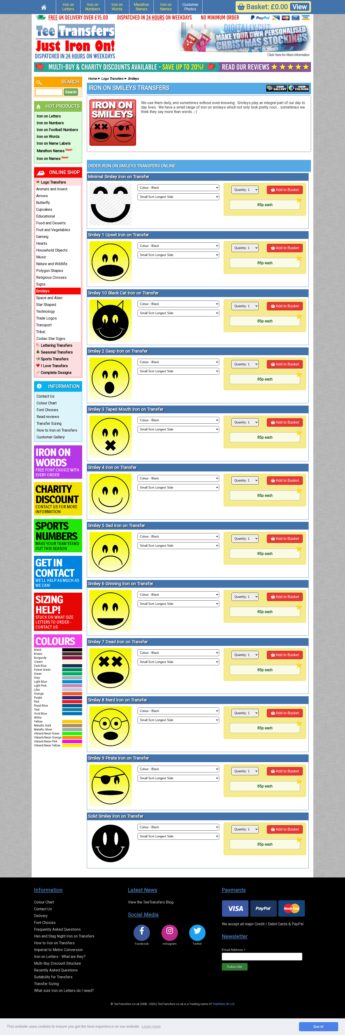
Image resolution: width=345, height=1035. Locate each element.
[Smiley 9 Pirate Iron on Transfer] (110, 805)
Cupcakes (44, 209)
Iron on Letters (68, 6)
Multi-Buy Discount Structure (57, 963)
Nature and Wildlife (51, 264)
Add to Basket (287, 190)
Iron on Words (117, 6)
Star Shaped (46, 304)
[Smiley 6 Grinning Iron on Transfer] (110, 631)
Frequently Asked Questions (57, 929)
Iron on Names (166, 6)
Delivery (41, 916)
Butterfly (43, 202)
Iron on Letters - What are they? (60, 956)
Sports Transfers (55, 359)
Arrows (42, 196)
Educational (45, 216)
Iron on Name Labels (54, 143)
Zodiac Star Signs (50, 338)
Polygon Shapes (49, 270)
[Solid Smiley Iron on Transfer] (110, 863)
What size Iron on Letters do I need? (64, 990)
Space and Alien (49, 298)
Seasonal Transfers (57, 352)
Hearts (41, 243)
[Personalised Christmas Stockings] (243, 39)
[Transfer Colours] (298, 90)
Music (41, 257)
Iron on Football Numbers (57, 130)
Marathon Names (141, 6)
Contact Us (45, 396)
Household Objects (52, 250)
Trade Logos (46, 318)
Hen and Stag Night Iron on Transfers (64, 936)
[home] (44, 6)
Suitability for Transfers (53, 977)
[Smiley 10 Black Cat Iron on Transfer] (110, 340)
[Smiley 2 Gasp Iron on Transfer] (110, 398)
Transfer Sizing (49, 423)
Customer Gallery (51, 437)
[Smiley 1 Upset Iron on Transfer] (110, 282)
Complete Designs (56, 372)
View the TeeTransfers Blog (150, 902)
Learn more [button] (151, 1026)
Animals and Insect (51, 189)
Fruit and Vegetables (53, 230)
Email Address (234, 950)
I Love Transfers (54, 366)
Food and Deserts (51, 223)
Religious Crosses (51, 277)
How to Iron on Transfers (57, 430)
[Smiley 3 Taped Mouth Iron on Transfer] (110, 456)
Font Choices (47, 410)
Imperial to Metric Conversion (58, 950)
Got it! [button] (319, 1026)
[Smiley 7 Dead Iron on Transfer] (110, 689)
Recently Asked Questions (56, 970)
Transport (44, 325)
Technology (45, 311)
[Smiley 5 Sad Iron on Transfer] (110, 573)
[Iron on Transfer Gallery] (276, 90)
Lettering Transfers (56, 345)
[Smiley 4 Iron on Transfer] (110, 514)
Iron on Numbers (92, 6)
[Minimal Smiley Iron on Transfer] (110, 224)
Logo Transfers (53, 182)
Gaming (42, 236)
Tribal (40, 332)
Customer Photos (190, 6)
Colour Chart (47, 403)
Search (71, 92)
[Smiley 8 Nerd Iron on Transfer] (110, 747)
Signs (41, 284)
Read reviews (48, 416)
